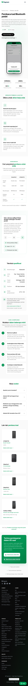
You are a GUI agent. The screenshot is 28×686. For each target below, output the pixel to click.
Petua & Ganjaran (5, 651)
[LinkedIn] (4, 583)
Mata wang (4, 633)
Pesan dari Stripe (7, 34)
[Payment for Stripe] (5, 2)
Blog (16, 598)
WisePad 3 (17, 622)
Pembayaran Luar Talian (7, 639)
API (16, 590)
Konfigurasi (4, 624)
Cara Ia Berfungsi (5, 594)
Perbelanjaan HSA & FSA (7, 656)
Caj (2, 622)
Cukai (3, 649)
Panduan (17, 604)
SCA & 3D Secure (5, 645)
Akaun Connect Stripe (6, 626)
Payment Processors (6, 665)
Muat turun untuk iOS (13, 554)
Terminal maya (18, 613)
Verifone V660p (18, 626)
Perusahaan (4, 592)
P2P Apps (4, 669)
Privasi (16, 682)
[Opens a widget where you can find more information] (23, 683)
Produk (3, 643)
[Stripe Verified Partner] (14, 679)
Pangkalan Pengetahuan (20, 606)
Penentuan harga (5, 599)
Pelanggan (4, 635)
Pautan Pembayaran (6, 641)
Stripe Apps (4, 667)
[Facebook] (7, 583)
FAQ (16, 602)
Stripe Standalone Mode (20, 633)
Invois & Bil (4, 637)
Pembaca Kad (5, 10)
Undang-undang (10, 682)
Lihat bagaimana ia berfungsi (8, 37)
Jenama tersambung (6, 597)
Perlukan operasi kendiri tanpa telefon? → (14, 205)
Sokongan (17, 615)
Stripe (3, 663)
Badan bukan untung (6, 658)
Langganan (4, 647)
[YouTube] (9, 583)
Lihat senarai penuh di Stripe (13, 306)
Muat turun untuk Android (13, 559)
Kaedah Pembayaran (19, 611)
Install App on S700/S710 (20, 631)
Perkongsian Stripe (6, 601)
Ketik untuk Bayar (19, 642)
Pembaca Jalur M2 (19, 620)
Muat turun (17, 600)
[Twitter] (2, 583)
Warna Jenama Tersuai (7, 628)
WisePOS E (17, 624)
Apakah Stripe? (5, 620)
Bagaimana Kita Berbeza (7, 596)
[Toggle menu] (25, 2)
